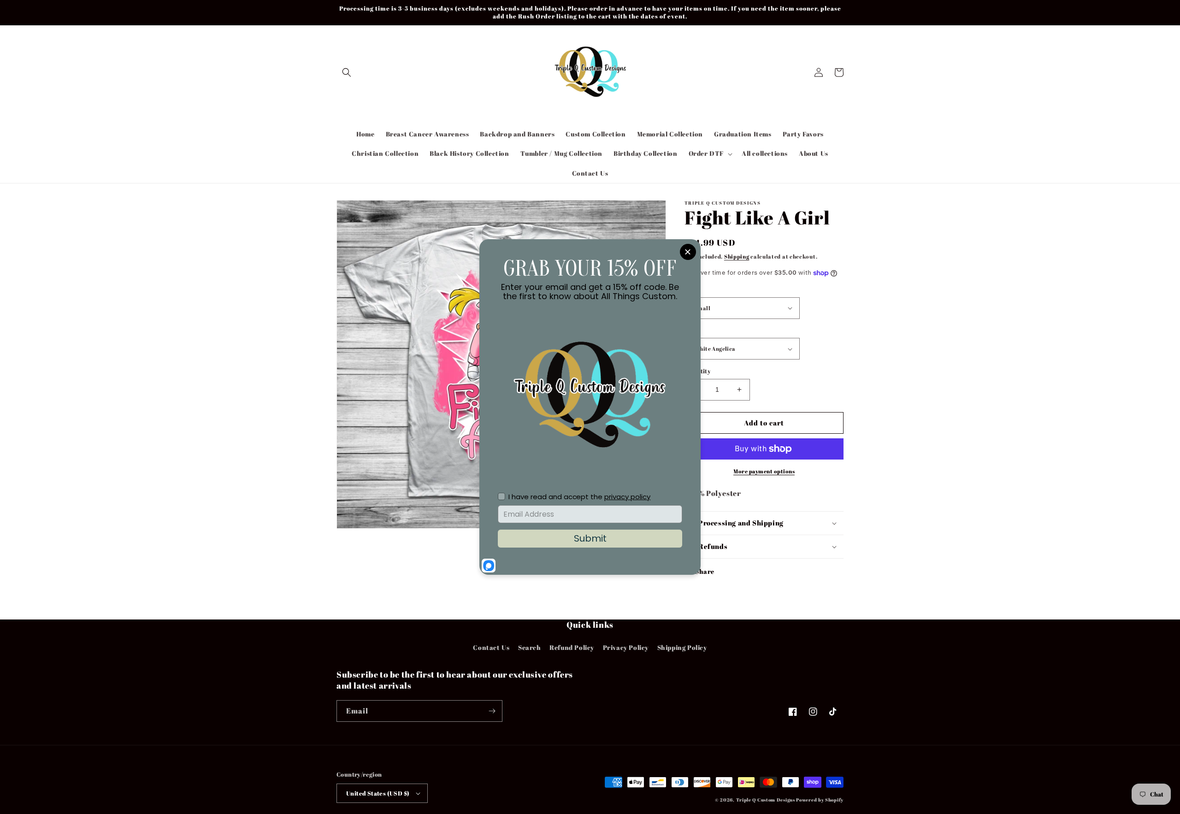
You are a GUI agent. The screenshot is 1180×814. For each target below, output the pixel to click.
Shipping (736, 256)
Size (690, 289)
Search (529, 647)
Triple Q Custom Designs (765, 799)
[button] (346, 72)
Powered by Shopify (820, 799)
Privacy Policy (626, 647)
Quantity (697, 371)
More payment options (764, 471)
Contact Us (491, 647)
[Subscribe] (492, 711)
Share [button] (704, 571)
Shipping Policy (682, 647)
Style (692, 330)
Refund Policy (571, 647)
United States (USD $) (377, 793)
